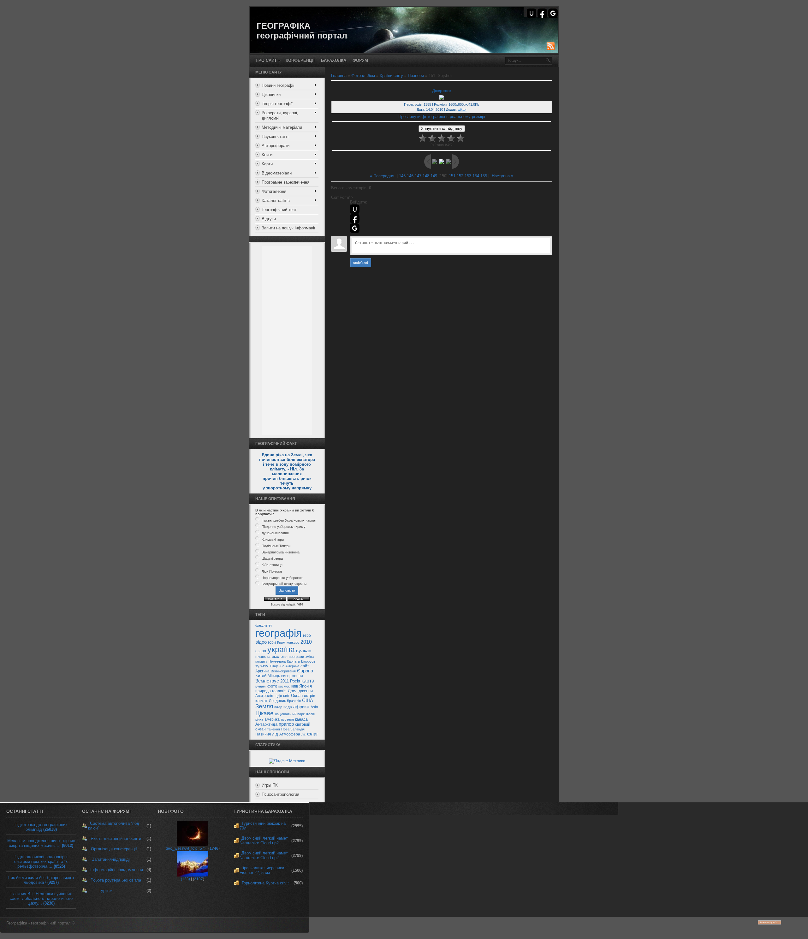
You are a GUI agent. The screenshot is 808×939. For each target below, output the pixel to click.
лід (275, 734)
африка (301, 706)
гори (272, 642)
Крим (281, 642)
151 (452, 176)
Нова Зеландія (293, 729)
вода (287, 707)
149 (434, 176)
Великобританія (283, 671)
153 (468, 176)
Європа (305, 670)
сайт (304, 666)
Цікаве (264, 713)
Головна (339, 75)
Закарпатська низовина (281, 552)
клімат (261, 700)
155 (483, 176)
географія (278, 633)
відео (261, 642)
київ (294, 686)
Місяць (274, 676)
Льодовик (277, 701)
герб (307, 635)
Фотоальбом (363, 75)
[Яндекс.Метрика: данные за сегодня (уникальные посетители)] (287, 761)
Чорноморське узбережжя (282, 578)
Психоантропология (280, 794)
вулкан (303, 650)
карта (307, 680)
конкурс (293, 642)
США (307, 700)
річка (259, 719)
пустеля (287, 719)
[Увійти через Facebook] (542, 13)
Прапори (416, 75)
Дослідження (300, 690)
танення (273, 729)
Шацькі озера (272, 558)
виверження (292, 676)
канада (301, 719)
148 (426, 176)
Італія (310, 714)
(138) (185, 879)
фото (272, 686)
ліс (303, 734)
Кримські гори (273, 539)
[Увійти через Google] (553, 13)
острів (309, 696)
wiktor (462, 109)
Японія (305, 686)
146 (410, 176)
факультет (263, 625)
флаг (312, 733)
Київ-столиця (272, 565)
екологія (280, 656)
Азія (314, 707)
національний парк (290, 714)
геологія (279, 691)
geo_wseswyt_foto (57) (185, 848)
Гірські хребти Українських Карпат (289, 520)
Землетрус (267, 680)
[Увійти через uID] (531, 13)
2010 (306, 642)
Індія (278, 696)
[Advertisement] (287, 340)
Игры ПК (270, 785)
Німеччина (277, 661)
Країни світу (391, 75)
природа (263, 691)
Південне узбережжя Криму (284, 527)
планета (262, 656)
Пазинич (263, 734)
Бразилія (294, 701)
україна (281, 649)
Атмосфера (289, 734)
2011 (284, 681)
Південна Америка (284, 666)
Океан (297, 695)
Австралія (264, 696)
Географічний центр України (284, 584)
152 (460, 176)
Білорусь (308, 661)
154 (475, 176)
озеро (260, 651)
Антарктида (266, 724)
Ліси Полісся (272, 571)
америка (272, 719)
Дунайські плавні (275, 533)
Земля (264, 706)
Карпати (293, 661)
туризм (262, 666)
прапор (286, 724)
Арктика (262, 671)
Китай (260, 675)
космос (284, 686)
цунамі (260, 686)
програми (296, 656)
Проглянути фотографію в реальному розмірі (441, 116)
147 (418, 176)
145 (402, 176)
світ (286, 696)
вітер (278, 707)
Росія (295, 681)
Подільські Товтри (276, 546)
